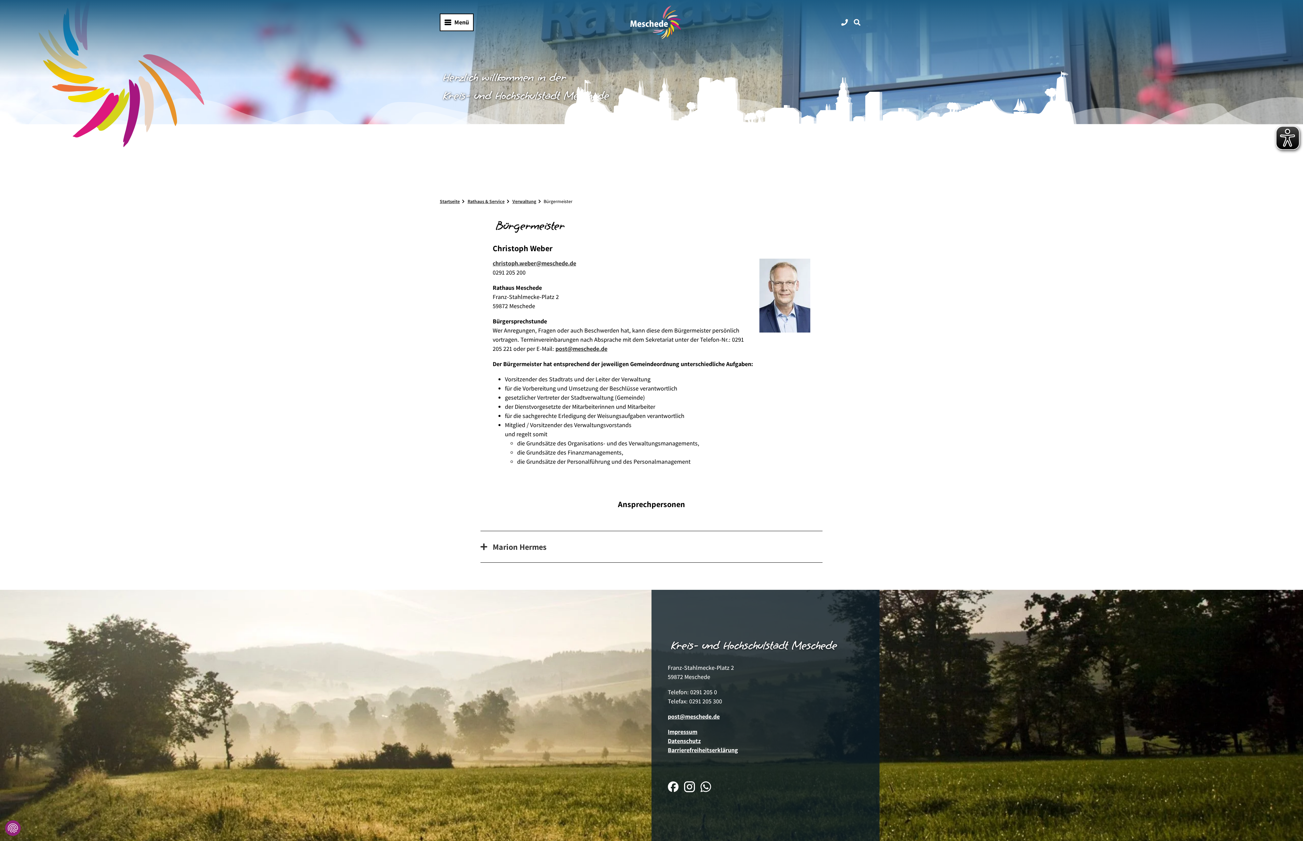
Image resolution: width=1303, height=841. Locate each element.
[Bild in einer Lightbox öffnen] (784, 296)
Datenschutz (684, 741)
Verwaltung (524, 201)
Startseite (450, 201)
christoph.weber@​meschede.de (534, 263)
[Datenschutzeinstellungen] (13, 828)
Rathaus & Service (486, 201)
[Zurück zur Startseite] (656, 22)
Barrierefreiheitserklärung (703, 750)
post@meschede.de (581, 349)
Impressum (682, 732)
